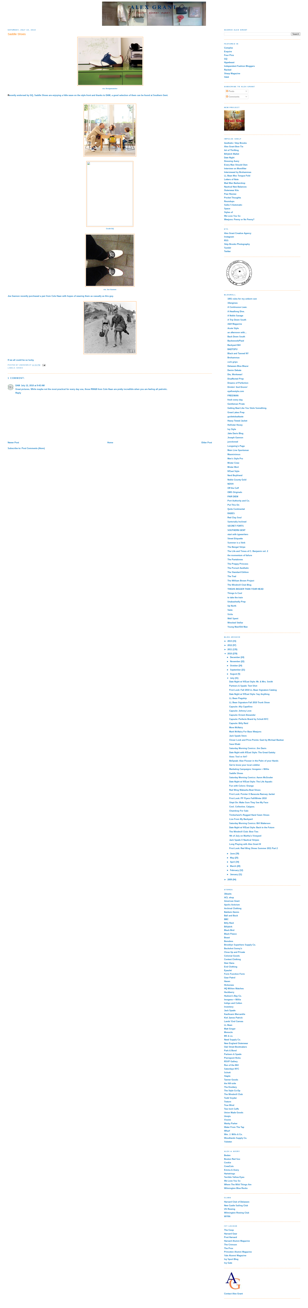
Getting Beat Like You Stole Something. (247, 408)
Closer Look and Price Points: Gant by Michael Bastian (256, 740)
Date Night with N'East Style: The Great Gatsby (252, 752)
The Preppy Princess (237, 564)
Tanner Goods (231, 1080)
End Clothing (230, 967)
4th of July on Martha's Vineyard (245, 836)
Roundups (229, 201)
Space (227, 208)
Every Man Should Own (236, 165)
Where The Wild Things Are (237, 1184)
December (235, 657)
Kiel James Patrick (233, 1017)
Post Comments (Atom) (33, 448)
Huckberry (229, 992)
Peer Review (230, 194)
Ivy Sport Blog (231, 1259)
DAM (108, 95)
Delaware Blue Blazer (237, 366)
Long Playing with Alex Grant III (245, 844)
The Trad (231, 576)
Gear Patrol (229, 977)
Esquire (228, 51)
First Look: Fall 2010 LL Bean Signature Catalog (253, 690)
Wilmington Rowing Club (236, 1213)
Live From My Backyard (241, 819)
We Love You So (232, 216)
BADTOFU (232, 349)
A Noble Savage (235, 315)
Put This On (233, 505)
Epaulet (228, 970)
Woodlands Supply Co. (235, 1138)
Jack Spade (229, 1010)
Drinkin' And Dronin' (237, 387)
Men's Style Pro (235, 458)
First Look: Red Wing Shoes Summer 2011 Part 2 (253, 848)
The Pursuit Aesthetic (238, 568)
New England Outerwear (236, 1043)
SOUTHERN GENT (236, 530)
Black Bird (229, 930)
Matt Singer (229, 1029)
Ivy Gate (228, 1263)
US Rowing (229, 1209)
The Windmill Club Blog (239, 585)
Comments (233, 97)
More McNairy (236, 727)
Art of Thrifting (231, 150)
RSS (226, 240)
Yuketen (228, 1142)
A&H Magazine (234, 324)
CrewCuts (229, 1166)
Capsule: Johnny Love (240, 711)
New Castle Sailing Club (236, 1205)
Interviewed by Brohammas (237, 172)
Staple (227, 1076)
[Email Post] (44, 365)
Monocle (228, 1032)
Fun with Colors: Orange (241, 786)
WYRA (227, 1216)
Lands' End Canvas (233, 1021)
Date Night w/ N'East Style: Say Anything (249, 694)
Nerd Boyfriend (234, 475)
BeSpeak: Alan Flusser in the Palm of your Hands (253, 761)
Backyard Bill (234, 345)
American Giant (232, 901)
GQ (31, 95)
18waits (227, 894)
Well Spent (232, 618)
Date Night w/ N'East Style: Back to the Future (251, 827)
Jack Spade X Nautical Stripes (244, 840)
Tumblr (227, 248)
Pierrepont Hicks (232, 1058)
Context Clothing (232, 959)
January (234, 874)
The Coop (229, 1230)
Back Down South (236, 336)
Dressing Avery (231, 161)
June (232, 853)
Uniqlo (227, 1116)
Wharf (227, 1131)
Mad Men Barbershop (234, 183)
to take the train (235, 597)
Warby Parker (230, 1123)
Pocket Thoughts (232, 197)
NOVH (230, 484)
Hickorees (229, 985)
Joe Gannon (111, 289)
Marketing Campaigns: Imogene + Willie (249, 769)
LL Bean (228, 1025)
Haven (227, 981)
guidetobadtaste (235, 416)
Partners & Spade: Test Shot (243, 686)
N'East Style (233, 471)
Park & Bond (230, 1050)
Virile (230, 614)
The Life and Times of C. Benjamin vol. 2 (247, 551)
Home (110, 442)
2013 (230, 641)
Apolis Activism (232, 905)
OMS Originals (234, 492)
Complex (228, 48)
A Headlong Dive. (236, 311)
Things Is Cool (234, 593)
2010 (230, 653)
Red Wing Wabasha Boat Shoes (245, 790)
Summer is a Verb (236, 543)
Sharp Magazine (232, 73)
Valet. (230, 610)
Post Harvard (230, 1237)
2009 (230, 879)
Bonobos (228, 941)
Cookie (227, 1162)
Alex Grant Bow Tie (233, 146)
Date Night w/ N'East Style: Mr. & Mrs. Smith (251, 681)
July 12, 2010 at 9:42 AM (33, 385)
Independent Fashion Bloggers (239, 66)
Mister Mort (233, 467)
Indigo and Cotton (233, 1003)
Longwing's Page (236, 446)
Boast (227, 937)
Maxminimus (233, 454)
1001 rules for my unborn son (242, 299)
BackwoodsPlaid (235, 341)
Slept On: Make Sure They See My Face (248, 802)
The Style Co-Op (232, 1090)
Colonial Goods (232, 956)
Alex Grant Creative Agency (237, 233)
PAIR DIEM (232, 496)
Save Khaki (234, 744)
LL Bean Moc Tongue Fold (237, 176)
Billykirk (228, 926)
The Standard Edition (238, 572)
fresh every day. (235, 400)
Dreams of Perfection (237, 383)
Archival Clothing (232, 908)
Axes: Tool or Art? (238, 756)
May (232, 858)
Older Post (206, 442)
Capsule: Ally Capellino (240, 706)
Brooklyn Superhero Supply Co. (240, 945)
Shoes (19, 368)
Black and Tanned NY (238, 353)
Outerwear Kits (231, 190)
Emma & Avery (231, 1170)
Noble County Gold (236, 480)
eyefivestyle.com (235, 391)
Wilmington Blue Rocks (236, 1188)
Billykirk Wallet (231, 154)
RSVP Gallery (231, 1061)
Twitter (227, 251)
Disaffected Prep (235, 379)
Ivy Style (231, 429)
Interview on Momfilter (235, 168)
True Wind (229, 1105)
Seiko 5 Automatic (233, 205)
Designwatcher (111, 88)
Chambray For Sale (238, 811)
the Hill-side (230, 1083)
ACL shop (229, 897)
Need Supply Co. (232, 1039)
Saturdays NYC (231, 1069)
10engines (232, 303)
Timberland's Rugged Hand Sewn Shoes (249, 815)
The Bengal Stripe (236, 547)
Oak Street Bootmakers (235, 1047)
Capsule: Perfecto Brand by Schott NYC (248, 719)
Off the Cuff (233, 488)
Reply (18, 393)
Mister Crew (233, 463)
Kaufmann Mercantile (234, 1014)
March (233, 866)
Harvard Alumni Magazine (237, 1241)
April (232, 862)
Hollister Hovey (235, 425)
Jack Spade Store (238, 736)
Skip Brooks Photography (237, 244)
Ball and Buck (231, 915)
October (234, 665)
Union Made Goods (233, 1112)
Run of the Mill (231, 1065)
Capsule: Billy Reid (238, 723)
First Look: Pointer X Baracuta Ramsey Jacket (252, 794)
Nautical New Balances (235, 187)
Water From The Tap (234, 1127)
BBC (226, 919)
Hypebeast (229, 62)
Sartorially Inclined (236, 522)
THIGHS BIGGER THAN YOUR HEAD (245, 589)
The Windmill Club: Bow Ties (243, 831)
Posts (231, 91)
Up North (231, 606)
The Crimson (230, 1244)
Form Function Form (234, 974)
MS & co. (228, 1036)
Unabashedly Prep (236, 601)
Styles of (228, 212)
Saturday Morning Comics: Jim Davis (247, 748)
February (235, 870)
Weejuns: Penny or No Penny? (239, 219)
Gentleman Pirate (236, 404)
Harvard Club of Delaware (236, 1202)
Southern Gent (160, 95)
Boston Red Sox (232, 1159)
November (235, 661)
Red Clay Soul (234, 517)
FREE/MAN (232, 395)
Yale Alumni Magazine (235, 1255)
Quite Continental (236, 509)
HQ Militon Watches (234, 988)
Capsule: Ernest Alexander (242, 715)
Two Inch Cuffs (231, 1109)
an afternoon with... (237, 332)
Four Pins (229, 55)
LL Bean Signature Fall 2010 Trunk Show (249, 702)
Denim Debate (234, 370)
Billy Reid (229, 923)
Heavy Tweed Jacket (237, 421)
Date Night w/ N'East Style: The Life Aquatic (250, 781)
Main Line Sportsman (238, 450)
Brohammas (233, 357)
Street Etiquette (235, 538)
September (235, 670)
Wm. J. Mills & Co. (233, 1134)
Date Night (229, 157)
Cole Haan (56, 296)
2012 (230, 645)
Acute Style (233, 328)
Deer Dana (229, 963)
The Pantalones (235, 559)
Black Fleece (230, 934)
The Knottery (230, 1087)
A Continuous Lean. (237, 307)
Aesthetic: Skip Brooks (235, 143)
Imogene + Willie (232, 999)
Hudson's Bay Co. (233, 996)
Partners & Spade (232, 1054)
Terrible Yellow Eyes (234, 1177)
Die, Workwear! (234, 374)
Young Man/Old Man (237, 627)
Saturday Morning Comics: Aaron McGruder (251, 777)
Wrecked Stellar (235, 622)
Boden (227, 1155)
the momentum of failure (239, 555)
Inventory (228, 1007)
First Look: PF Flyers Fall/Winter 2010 (248, 798)
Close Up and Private (234, 952)
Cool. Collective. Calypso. (242, 806)
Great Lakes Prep (235, 412)
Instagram (229, 237)
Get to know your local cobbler (244, 765)
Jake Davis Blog (235, 433)
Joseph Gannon (235, 437)
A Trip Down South (236, 320)
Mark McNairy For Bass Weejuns (245, 731)
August (234, 674)
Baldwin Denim (231, 912)
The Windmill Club (233, 1094)
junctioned (232, 442)
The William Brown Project (240, 580)
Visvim (227, 1120)
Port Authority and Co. (238, 501)
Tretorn (227, 1101)
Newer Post (13, 442)
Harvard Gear (230, 1234)
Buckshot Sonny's (233, 948)
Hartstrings (229, 1173)
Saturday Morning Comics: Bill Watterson (249, 823)
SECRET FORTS (235, 526)
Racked (227, 70)
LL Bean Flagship (238, 698)
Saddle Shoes (236, 773)
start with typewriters (237, 534)
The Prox (228, 1248)
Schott (227, 1072)
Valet (226, 77)
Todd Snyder (230, 1098)
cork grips (232, 362)
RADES (231, 513)
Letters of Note (231, 179)
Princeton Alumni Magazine (238, 1252)
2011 (230, 649)
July (232, 678)
